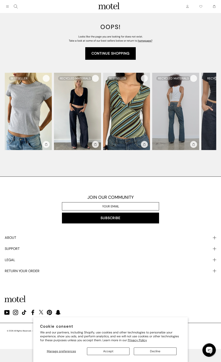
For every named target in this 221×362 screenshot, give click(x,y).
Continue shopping (110, 53)
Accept (108, 351)
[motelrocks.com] (109, 6)
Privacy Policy (137, 340)
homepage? (145, 40)
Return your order (22, 271)
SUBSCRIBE (110, 218)
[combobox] (15, 6)
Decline (155, 351)
